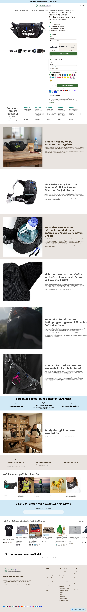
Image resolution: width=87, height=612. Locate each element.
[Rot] (60, 77)
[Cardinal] (72, 75)
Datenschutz (76, 575)
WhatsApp (23, 466)
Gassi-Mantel (62, 579)
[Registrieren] (62, 512)
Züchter (75, 583)
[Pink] (58, 77)
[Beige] (58, 75)
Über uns (47, 571)
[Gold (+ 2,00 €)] (51, 80)
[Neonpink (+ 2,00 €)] (71, 77)
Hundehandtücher (63, 598)
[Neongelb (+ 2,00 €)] (68, 77)
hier (47, 465)
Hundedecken (62, 596)
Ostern (60, 573)
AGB (75, 573)
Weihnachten (62, 575)
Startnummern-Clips (63, 600)
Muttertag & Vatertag (63, 571)
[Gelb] (65, 77)
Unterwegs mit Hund (63, 590)
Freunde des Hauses (49, 587)
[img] (13, 119)
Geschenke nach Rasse (50, 575)
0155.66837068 (10, 466)
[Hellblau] (50, 77)
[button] (22, 114)
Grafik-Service (48, 583)
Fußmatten (61, 577)
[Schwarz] (53, 75)
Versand (75, 579)
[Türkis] (53, 77)
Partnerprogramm (49, 585)
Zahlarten (75, 581)
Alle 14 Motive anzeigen (63, 53)
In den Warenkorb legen (67, 85)
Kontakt (75, 571)
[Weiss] (50, 75)
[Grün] (67, 75)
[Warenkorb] (83, 5)
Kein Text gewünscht (55, 68)
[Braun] (60, 75)
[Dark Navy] (63, 75)
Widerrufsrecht (76, 577)
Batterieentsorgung (77, 585)
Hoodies (61, 592)
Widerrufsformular (77, 589)
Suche (46, 573)
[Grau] (55, 75)
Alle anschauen (81, 521)
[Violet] (55, 77)
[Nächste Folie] (83, 487)
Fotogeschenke (62, 594)
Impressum (76, 587)
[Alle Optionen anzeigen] (12, 542)
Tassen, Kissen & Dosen (64, 588)
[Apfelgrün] (70, 75)
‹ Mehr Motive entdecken (54, 36)
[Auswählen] (13, 535)
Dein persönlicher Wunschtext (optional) (57, 62)
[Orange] (63, 77)
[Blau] (65, 75)
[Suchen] (80, 5)
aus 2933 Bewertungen (13, 120)
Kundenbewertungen (49, 581)
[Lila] (75, 75)
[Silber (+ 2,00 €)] (73, 77)
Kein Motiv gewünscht (55, 55)
